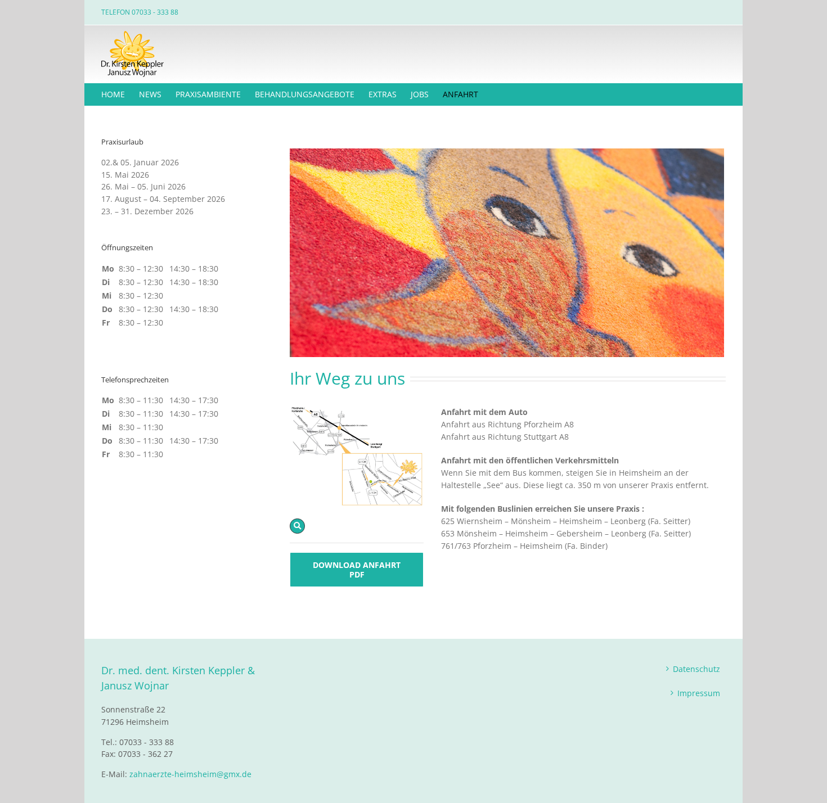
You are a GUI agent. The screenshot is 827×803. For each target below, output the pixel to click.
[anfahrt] (357, 409)
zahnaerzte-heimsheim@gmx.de (190, 774)
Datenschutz (696, 669)
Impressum (698, 693)
